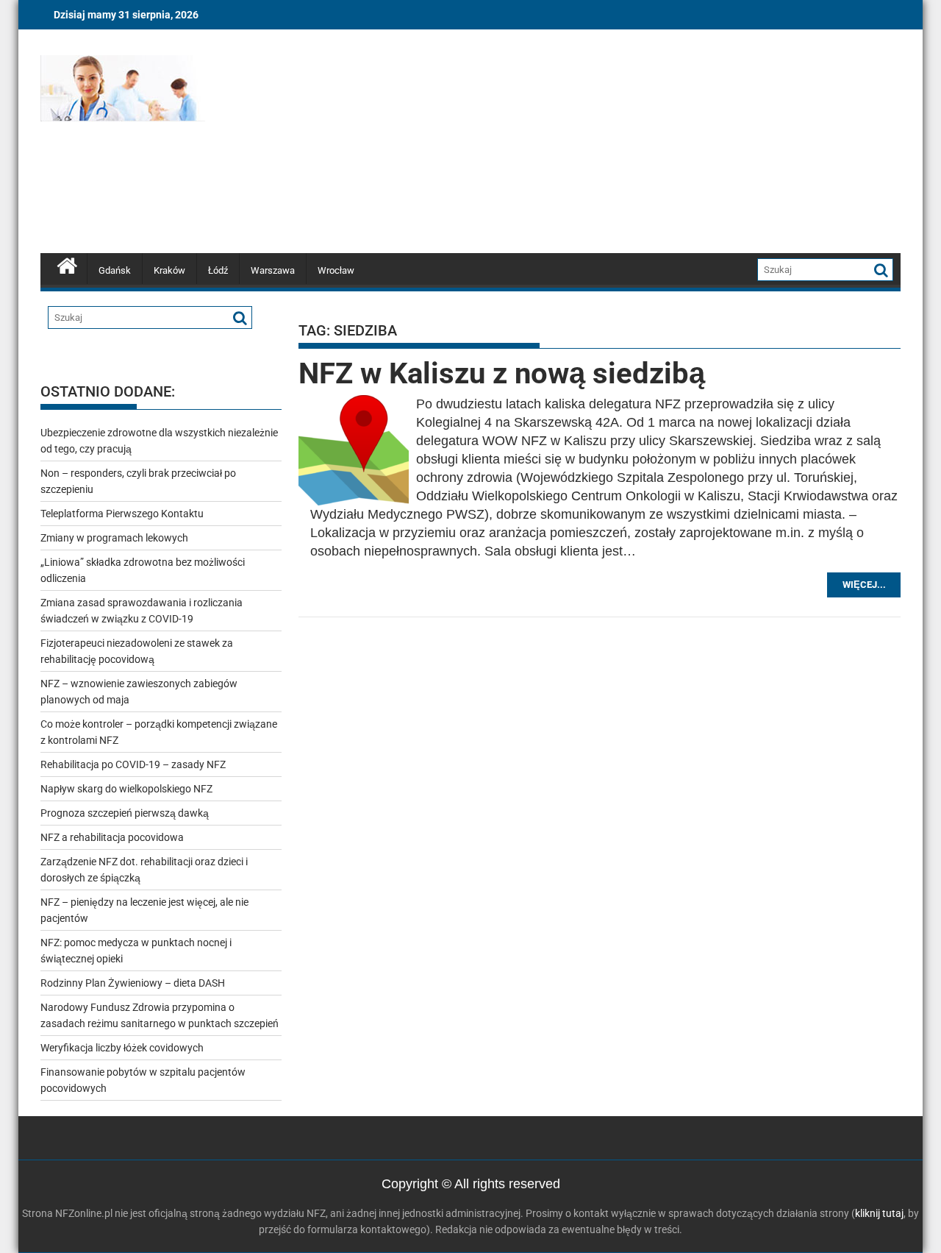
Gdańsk (115, 270)
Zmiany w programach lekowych (114, 538)
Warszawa (273, 270)
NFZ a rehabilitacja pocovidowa (112, 837)
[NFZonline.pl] (67, 264)
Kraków (169, 270)
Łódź (218, 270)
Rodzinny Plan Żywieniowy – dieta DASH (132, 983)
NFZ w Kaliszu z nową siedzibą (501, 373)
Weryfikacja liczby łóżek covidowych (122, 1048)
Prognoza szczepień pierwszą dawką (124, 813)
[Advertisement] (608, 143)
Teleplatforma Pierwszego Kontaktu (122, 513)
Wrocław (336, 270)
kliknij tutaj (879, 1213)
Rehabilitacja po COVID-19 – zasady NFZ (133, 764)
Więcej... (864, 584)
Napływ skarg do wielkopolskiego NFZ (126, 789)
